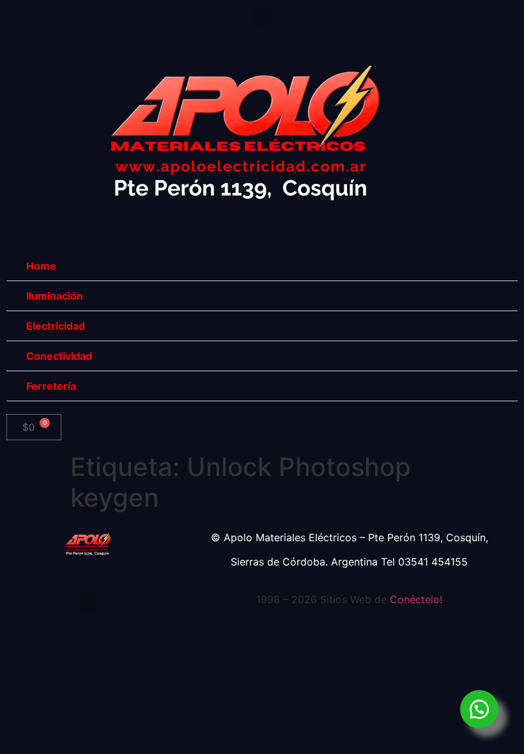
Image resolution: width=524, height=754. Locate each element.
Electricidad (55, 325)
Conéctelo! (416, 599)
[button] (262, 16)
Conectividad (59, 356)
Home (41, 265)
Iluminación (54, 295)
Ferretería (51, 386)
